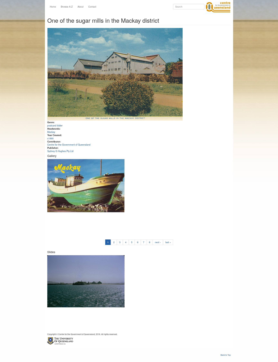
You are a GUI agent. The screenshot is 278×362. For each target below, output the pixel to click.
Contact (92, 6)
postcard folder (55, 125)
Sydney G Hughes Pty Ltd (60, 151)
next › (158, 242)
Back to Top (226, 354)
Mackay (51, 131)
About (80, 6)
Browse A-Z (67, 6)
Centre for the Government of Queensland (68, 144)
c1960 (50, 138)
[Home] (217, 6)
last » (168, 242)
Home (53, 6)
